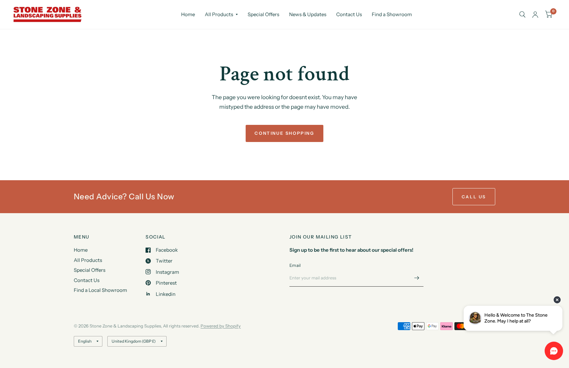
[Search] (522, 14)
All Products (219, 14)
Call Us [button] (474, 196)
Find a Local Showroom (100, 290)
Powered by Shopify (221, 325)
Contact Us (349, 14)
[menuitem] (188, 14)
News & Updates (307, 14)
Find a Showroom (392, 14)
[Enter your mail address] (416, 278)
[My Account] (535, 14)
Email (295, 265)
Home (188, 14)
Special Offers (263, 14)
